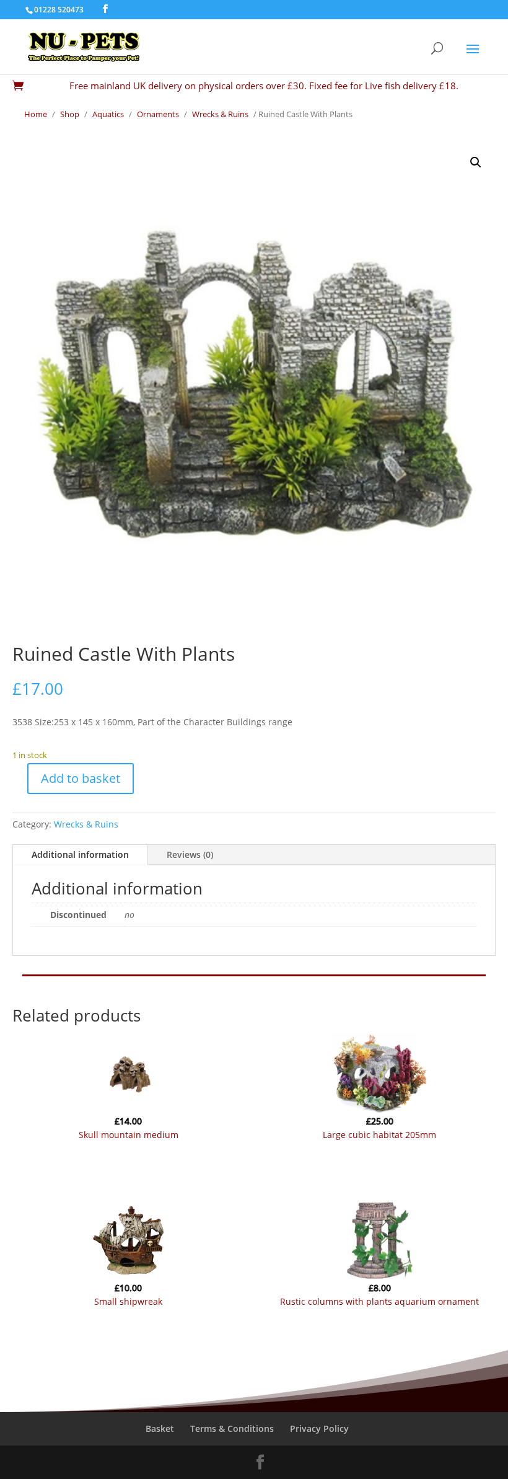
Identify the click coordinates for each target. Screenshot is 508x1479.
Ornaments (158, 114)
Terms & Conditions (232, 1428)
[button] (476, 162)
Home (35, 114)
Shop (69, 114)
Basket (160, 1428)
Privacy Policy (319, 1428)
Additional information (80, 854)
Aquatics (108, 114)
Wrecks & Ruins (220, 114)
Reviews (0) (190, 854)
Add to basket (80, 778)
